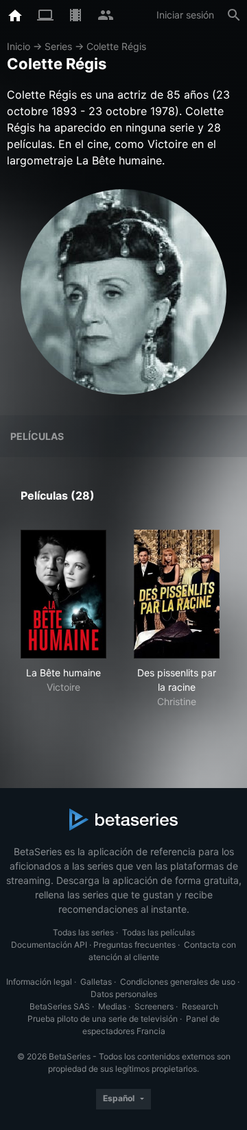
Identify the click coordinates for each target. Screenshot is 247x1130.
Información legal (39, 982)
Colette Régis (116, 46)
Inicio (18, 46)
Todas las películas (158, 932)
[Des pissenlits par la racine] (177, 594)
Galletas (96, 982)
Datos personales (124, 994)
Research (200, 1006)
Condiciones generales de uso (177, 982)
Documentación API (49, 944)
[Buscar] (234, 15)
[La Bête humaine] (63, 594)
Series (58, 46)
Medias (112, 1006)
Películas (37, 436)
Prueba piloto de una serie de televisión (102, 1019)
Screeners (154, 1006)
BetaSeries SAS (60, 1006)
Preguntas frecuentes (134, 944)
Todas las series (83, 932)
